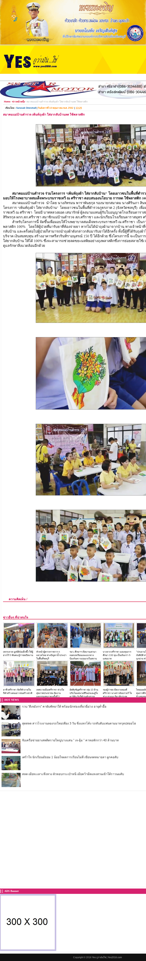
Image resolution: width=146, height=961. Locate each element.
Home (7, 101)
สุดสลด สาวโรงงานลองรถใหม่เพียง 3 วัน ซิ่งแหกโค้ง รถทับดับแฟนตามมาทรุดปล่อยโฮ (79, 723)
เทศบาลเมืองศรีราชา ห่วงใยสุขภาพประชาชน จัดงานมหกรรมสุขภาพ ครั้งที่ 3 (50, 693)
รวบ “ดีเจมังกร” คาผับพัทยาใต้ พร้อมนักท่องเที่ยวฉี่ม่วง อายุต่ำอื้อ (64, 706)
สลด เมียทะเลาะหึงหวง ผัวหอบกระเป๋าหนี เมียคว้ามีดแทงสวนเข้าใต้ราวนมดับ (73, 774)
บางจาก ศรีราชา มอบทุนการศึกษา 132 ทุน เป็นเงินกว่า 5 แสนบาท (117, 655)
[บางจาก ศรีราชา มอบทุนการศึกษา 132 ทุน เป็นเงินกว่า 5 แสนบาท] (119, 647)
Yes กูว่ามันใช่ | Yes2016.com (107, 957)
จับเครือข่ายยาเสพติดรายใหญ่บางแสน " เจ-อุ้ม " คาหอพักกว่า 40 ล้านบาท (70, 740)
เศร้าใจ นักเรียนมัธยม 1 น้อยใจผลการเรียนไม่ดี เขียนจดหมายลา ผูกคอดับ (70, 757)
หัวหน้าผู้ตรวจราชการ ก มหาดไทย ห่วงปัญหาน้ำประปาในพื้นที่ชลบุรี (51, 655)
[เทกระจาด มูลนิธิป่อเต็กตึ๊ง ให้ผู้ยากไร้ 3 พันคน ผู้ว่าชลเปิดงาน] (19, 647)
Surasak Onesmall (26, 108)
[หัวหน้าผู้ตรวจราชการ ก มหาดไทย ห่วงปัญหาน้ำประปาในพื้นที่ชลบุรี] (52, 647)
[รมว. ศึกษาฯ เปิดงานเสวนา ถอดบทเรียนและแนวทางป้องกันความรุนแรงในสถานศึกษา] (86, 647)
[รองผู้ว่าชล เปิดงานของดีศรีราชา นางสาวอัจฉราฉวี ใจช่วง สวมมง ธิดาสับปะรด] (119, 685)
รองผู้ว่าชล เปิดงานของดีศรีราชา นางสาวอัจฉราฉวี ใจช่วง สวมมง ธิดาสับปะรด (117, 693)
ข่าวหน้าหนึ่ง (18, 101)
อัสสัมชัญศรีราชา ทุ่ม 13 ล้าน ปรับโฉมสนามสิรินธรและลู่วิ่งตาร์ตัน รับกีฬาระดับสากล (84, 693)
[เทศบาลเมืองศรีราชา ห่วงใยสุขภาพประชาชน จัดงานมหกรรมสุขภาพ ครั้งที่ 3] (52, 685)
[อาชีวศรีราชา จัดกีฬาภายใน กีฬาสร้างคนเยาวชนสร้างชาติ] (19, 685)
